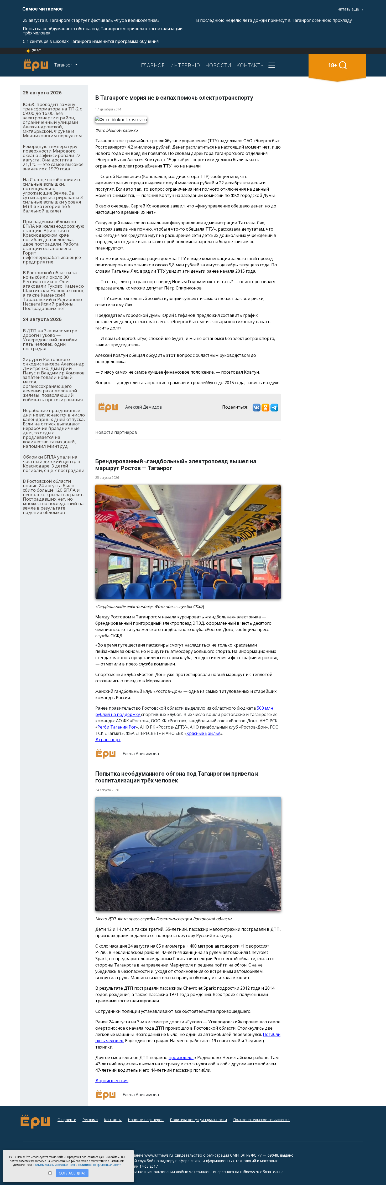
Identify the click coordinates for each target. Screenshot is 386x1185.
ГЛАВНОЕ (153, 65)
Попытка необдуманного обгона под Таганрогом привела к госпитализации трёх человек (102, 31)
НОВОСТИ (218, 65)
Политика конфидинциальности (198, 1119)
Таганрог (63, 65)
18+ (332, 65)
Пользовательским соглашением (54, 1165)
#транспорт (108, 739)
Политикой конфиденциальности (99, 1165)
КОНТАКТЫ (251, 65)
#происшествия (111, 1081)
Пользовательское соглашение (261, 1119)
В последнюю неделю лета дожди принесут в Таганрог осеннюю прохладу (274, 20)
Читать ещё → (351, 9)
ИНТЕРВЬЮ (185, 65)
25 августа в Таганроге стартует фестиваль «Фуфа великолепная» (91, 20)
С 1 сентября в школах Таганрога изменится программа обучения (91, 41)
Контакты (113, 1119)
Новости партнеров (146, 1119)
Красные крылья (203, 733)
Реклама (90, 1119)
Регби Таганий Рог (116, 727)
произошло (181, 1057)
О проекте (67, 1119)
